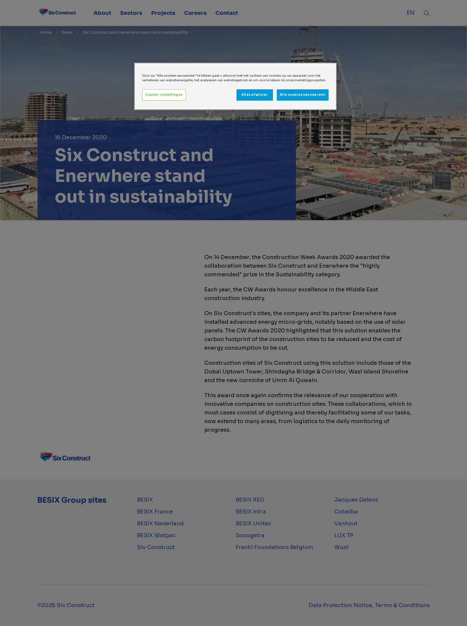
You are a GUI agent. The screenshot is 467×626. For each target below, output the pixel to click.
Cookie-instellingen (164, 95)
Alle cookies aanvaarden (303, 95)
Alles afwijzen (254, 95)
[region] (235, 86)
